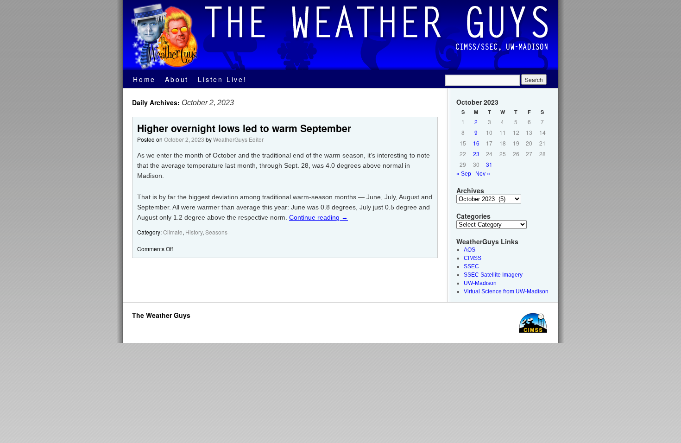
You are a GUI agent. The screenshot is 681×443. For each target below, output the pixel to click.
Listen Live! (222, 79)
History (193, 232)
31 (489, 164)
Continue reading (318, 217)
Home (144, 79)
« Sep (463, 174)
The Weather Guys (161, 315)
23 (476, 154)
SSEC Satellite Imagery (493, 275)
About (177, 79)
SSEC (471, 266)
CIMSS (472, 258)
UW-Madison (480, 283)
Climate (173, 232)
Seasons (216, 232)
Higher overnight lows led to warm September (244, 128)
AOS (469, 250)
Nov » (482, 174)
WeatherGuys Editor (238, 139)
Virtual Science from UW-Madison (506, 291)
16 (476, 143)
